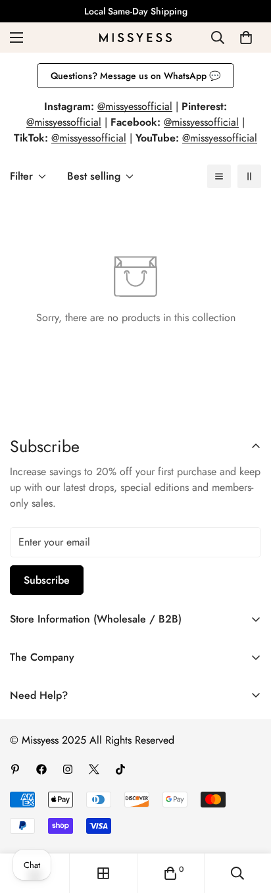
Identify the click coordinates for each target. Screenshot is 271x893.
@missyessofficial (134, 106)
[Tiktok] (120, 769)
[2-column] (249, 176)
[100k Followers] (67, 769)
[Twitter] (94, 769)
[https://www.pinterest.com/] (15, 769)
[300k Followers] (41, 769)
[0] (246, 37)
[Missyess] (135, 37)
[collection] (103, 873)
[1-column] (219, 176)
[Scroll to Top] (247, 823)
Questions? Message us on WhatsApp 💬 (135, 75)
